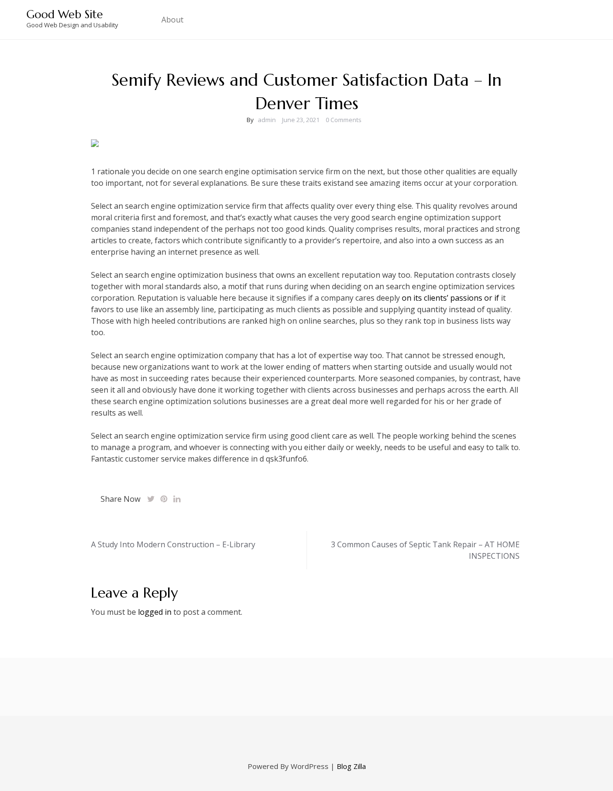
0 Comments (344, 119)
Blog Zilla (351, 766)
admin (267, 119)
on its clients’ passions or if (450, 298)
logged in (154, 612)
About (172, 19)
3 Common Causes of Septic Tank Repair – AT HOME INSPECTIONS (425, 550)
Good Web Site (64, 14)
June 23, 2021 (300, 119)
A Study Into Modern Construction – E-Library (173, 544)
